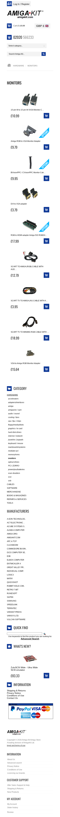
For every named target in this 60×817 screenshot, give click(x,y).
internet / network (15, 436)
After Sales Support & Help (18, 785)
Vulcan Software (16, 619)
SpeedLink (12, 605)
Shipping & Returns (16, 690)
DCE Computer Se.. (16, 552)
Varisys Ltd (13, 616)
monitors (12, 458)
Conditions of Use (15, 695)
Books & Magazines (16, 495)
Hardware (18, 66)
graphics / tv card (15, 428)
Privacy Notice (14, 693)
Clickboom (12, 545)
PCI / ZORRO (13, 466)
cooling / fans (13, 417)
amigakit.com (13, 537)
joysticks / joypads (15, 440)
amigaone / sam (15, 410)
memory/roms (14, 454)
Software (12, 488)
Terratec (12, 608)
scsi (9, 477)
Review (10, 812)
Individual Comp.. (15, 571)
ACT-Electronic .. (15, 523)
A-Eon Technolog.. (16, 519)
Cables (10, 484)
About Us (11, 759)
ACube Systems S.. (16, 526)
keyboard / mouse (15, 443)
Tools (10, 503)
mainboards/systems (16, 447)
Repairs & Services (16, 499)
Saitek (10, 597)
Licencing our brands (16, 773)
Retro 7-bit (12, 590)
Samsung (11, 601)
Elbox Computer (15, 560)
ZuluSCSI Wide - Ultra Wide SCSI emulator (24, 668)
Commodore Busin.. (17, 549)
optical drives (13, 462)
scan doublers (14, 473)
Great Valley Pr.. (15, 567)
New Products (13, 792)
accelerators (13, 399)
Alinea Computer (15, 530)
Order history (12, 807)
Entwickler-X (14, 564)
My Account (12, 804)
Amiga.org (12, 534)
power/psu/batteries (16, 469)
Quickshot (12, 582)
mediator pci (13, 451)
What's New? (22, 646)
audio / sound (14, 414)
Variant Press (14, 612)
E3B (8, 556)
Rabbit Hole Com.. (16, 586)
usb (9, 481)
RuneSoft (12, 593)
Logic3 (10, 575)
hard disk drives (14, 432)
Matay (10, 578)
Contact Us (12, 698)
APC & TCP (12, 541)
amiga (10, 406)
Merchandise (14, 492)
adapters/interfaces (16, 402)
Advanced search (14, 763)
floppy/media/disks (16, 425)
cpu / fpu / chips (14, 421)
